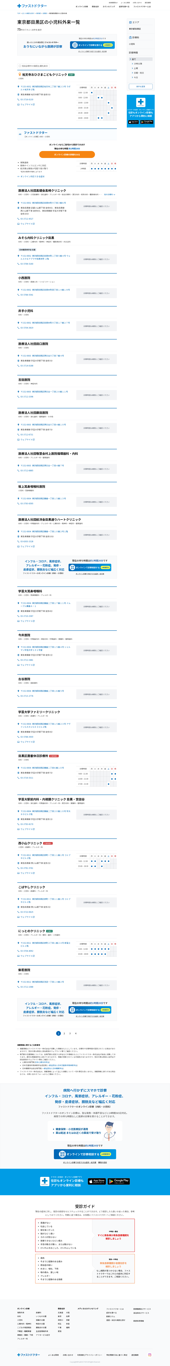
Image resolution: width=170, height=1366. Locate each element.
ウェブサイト (26, 104)
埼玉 (59, 1323)
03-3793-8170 (27, 824)
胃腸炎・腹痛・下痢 (25, 1335)
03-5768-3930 (27, 736)
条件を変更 (140, 86)
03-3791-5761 (27, 867)
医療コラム (110, 1316)
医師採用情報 (138, 1321)
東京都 (38, 13)
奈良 (68, 1323)
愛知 (59, 1331)
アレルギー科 (22, 1338)
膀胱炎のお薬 (41, 1327)
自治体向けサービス (141, 1313)
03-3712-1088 (27, 986)
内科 (19, 1316)
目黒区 (45, 13)
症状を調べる (124, 6)
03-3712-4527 (27, 218)
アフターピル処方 (43, 1335)
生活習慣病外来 (42, 1331)
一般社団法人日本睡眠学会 (52, 1068)
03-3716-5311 (27, 777)
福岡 (68, 1327)
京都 (68, 1320)
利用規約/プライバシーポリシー (89, 1355)
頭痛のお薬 (40, 1320)
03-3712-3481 (27, 659)
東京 (59, 1316)
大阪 (68, 1312)
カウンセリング (109, 6)
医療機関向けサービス (142, 1309)
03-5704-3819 (27, 327)
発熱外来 (20, 1312)
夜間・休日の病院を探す (115, 1320)
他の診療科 (108, 194)
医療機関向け (113, 2)
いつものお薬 (41, 1316)
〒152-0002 (43, 202)
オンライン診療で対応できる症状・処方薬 (92, 51)
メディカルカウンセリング (88, 1308)
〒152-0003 (42, 355)
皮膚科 (38, 1312)
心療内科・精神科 (24, 1323)
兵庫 (68, 1316)
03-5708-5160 (27, 263)
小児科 (20, 1320)
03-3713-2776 (27, 695)
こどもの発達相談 (24, 1327)
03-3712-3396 (27, 396)
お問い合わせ (137, 2)
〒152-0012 (42, 981)
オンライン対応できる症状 (32, 176)
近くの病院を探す (28, 13)
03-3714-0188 (27, 365)
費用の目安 (102, 1162)
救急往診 (95, 6)
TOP (18, 13)
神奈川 (60, 1320)
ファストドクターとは (142, 6)
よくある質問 (125, 2)
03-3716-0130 (27, 99)
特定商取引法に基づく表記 (116, 1355)
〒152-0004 (43, 498)
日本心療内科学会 (42, 1062)
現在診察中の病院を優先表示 (35, 66)
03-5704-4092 (27, 950)
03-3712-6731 (27, 434)
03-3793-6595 (27, 503)
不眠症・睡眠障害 (24, 1331)
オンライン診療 (82, 6)
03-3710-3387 (27, 615)
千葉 (59, 1327)
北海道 (60, 1312)
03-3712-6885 (27, 470)
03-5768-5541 (27, 294)
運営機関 (148, 2)
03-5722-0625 (27, 911)
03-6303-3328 (27, 541)
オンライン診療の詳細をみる (67, 154)
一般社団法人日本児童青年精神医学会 (62, 1065)
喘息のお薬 (40, 1323)
